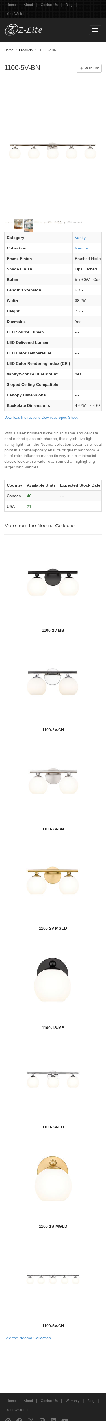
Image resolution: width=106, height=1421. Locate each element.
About (28, 5)
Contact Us (49, 5)
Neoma (81, 248)
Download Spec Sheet (60, 417)
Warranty (72, 1401)
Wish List (91, 68)
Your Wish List (17, 14)
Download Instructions (22, 417)
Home (11, 5)
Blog (69, 5)
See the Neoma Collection (27, 1338)
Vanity (80, 237)
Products (26, 50)
